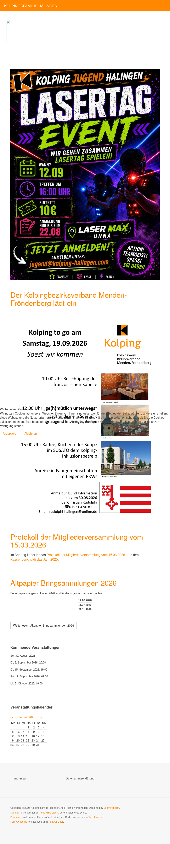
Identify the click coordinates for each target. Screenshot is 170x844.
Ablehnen (30, 433)
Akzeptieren (10, 433)
